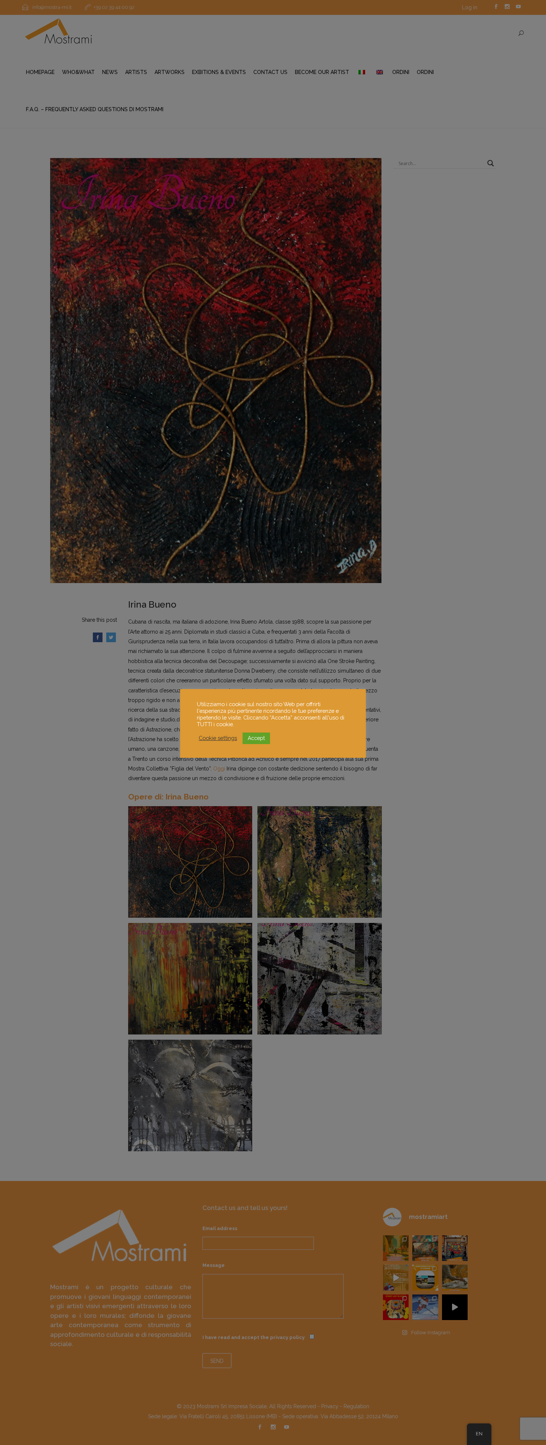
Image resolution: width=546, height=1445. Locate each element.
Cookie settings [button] (218, 738)
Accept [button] (256, 738)
